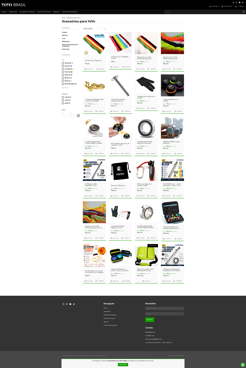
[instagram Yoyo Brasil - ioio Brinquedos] (233, 2)
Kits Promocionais (44, 11)
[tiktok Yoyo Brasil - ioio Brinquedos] (242, 2)
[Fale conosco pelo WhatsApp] (243, 365)
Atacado (56, 11)
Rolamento (66, 41)
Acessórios (13, 11)
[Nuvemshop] (176, 356)
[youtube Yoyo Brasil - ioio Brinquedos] (239, 2)
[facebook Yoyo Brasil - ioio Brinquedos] (236, 2)
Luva (63, 38)
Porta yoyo (65, 49)
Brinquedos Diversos (27, 11)
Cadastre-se (215, 6)
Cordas (64, 32)
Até (70, 112)
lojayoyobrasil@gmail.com (153, 339)
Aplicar (78, 115)
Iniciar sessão (228, 6)
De (62, 112)
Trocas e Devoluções (69, 11)
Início (63, 18)
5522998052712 (150, 332)
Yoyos (4, 11)
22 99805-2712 (150, 335)
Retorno (65, 35)
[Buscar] (243, 11)
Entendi (123, 364)
